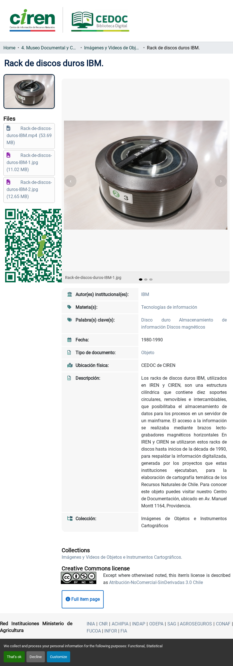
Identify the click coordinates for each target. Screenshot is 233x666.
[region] (146, 181)
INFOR (110, 631)
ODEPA (156, 624)
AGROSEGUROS (196, 624)
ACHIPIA (120, 624)
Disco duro (160, 320)
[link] (29, 135)
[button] (122, 557)
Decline (36, 657)
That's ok (14, 657)
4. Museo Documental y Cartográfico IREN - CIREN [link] (49, 48)
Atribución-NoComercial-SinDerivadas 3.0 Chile (156, 582)
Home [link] (9, 48)
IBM (145, 294)
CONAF (223, 624)
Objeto (147, 352)
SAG (171, 624)
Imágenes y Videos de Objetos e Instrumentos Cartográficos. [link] (112, 48)
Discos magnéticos (186, 327)
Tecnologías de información (169, 307)
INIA (91, 624)
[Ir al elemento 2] (145, 279)
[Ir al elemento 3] (151, 279)
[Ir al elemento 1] (140, 279)
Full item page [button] (85, 599)
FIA (123, 631)
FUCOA (94, 631)
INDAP (138, 624)
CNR (103, 624)
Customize (58, 657)
